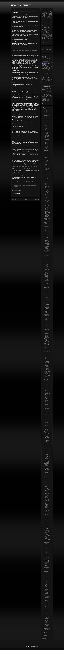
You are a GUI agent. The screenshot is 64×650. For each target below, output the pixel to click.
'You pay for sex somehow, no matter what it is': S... (46, 231)
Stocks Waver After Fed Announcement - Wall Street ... (46, 348)
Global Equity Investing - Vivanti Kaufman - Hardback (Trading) (46, 103)
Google (33, 141)
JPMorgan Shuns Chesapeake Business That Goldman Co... (46, 204)
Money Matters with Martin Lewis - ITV (46, 496)
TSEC (51, 42)
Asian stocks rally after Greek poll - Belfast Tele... (47, 499)
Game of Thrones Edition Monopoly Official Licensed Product (46, 88)
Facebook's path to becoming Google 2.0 (27, 149)
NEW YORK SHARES (21, 5)
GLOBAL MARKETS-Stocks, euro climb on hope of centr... (46, 433)
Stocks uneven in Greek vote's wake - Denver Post (46, 473)
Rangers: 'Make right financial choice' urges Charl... (46, 308)
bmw (47, 10)
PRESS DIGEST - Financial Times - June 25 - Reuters (47, 216)
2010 (44, 638)
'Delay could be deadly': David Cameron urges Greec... (47, 485)
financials (50, 21)
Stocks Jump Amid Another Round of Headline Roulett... (47, 413)
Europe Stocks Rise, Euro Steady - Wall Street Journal (46, 147)
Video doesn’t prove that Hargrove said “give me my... (46, 324)
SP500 (48, 38)
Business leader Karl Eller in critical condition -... (47, 552)
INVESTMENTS (47, 27)
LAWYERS (47, 28)
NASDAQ (47, 32)
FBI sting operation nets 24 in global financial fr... (46, 140)
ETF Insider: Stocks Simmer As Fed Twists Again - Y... (46, 223)
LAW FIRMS (43, 28)
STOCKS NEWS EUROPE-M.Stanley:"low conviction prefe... (46, 465)
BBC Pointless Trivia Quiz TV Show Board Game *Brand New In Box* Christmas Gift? (46, 92)
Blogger (37, 646)
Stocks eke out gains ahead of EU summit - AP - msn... (47, 143)
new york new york (47, 34)
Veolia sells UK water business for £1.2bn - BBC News (46, 132)
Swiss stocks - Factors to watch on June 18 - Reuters (46, 556)
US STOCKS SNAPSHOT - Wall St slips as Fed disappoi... (46, 336)
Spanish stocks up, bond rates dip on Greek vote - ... (46, 493)
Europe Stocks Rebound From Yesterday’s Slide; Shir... (46, 191)
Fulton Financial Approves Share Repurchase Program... (46, 401)
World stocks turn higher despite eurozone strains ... (46, 409)
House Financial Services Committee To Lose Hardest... (46, 361)
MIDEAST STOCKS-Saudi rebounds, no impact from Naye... (47, 597)
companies (44, 15)
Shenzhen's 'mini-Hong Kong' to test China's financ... (46, 128)
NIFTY (47, 35)
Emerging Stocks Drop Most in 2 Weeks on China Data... (46, 284)
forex (43, 22)
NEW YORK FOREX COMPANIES (45, 57)
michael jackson (50, 30)
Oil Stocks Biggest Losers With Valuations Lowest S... (47, 208)
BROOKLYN (46, 11)
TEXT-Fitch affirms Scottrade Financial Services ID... (46, 320)
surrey (43, 42)
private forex (47, 36)
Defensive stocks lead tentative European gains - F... (47, 449)
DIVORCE (50, 16)
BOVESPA (50, 10)
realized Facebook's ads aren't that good (27, 150)
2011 (44, 637)
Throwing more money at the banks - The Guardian (46, 503)
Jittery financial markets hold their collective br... (46, 613)
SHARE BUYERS (49, 37)
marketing (45, 30)
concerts (47, 15)
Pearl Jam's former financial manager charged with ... (47, 328)
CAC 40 (49, 11)
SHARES (44, 38)
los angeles (44, 29)
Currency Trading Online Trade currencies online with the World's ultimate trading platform (47, 50)
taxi (46, 42)
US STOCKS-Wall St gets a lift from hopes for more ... (46, 385)
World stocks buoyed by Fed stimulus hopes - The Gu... (46, 304)
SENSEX (43, 37)
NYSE (51, 35)
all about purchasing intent (33, 163)
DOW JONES (46, 17)
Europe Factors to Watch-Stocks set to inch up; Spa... (47, 477)
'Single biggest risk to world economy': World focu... (46, 421)
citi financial (49, 13)
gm (43, 25)
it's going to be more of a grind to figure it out (31, 154)
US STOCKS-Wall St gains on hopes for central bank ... (46, 397)
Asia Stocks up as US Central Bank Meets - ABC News (46, 365)
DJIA (43, 17)
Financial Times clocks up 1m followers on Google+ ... (46, 481)
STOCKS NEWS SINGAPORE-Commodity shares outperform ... (46, 564)
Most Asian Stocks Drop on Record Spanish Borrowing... (47, 457)
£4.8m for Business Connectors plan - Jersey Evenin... (46, 340)
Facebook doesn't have (27, 168)
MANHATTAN (48, 29)
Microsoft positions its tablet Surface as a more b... (46, 453)
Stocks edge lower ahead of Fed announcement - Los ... (47, 352)
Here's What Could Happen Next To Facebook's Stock (24, 175)
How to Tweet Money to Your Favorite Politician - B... (46, 405)
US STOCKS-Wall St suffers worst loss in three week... (47, 248)
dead (48, 16)
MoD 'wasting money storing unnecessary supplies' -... (46, 136)
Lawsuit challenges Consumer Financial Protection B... (46, 236)
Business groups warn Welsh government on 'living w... (46, 593)
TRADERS (48, 42)
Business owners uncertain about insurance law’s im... (47, 116)
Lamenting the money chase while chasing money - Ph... (46, 617)
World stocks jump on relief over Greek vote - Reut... (47, 548)
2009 (44, 639)
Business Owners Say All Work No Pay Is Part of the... (47, 515)
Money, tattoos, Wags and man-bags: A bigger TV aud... (47, 227)
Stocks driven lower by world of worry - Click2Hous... (46, 272)
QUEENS (51, 36)
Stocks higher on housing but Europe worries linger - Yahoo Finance (22, 90)
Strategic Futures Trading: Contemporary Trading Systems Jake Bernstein (46, 99)
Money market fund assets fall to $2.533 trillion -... (47, 244)
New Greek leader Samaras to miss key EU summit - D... (47, 219)
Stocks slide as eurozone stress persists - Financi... (47, 212)
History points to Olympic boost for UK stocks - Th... (46, 369)
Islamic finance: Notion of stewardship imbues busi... (46, 568)
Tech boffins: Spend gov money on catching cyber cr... (46, 507)
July (45, 112)
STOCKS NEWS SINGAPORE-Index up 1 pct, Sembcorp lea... (47, 151)
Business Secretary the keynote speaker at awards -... (46, 187)
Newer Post (14, 199)
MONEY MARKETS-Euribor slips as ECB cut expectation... (46, 265)
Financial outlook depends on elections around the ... (46, 312)
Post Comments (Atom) (27, 201)
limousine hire (50, 28)
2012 (44, 110)
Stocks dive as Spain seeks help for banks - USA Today (47, 200)
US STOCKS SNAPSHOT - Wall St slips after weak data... (46, 276)
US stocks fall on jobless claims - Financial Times (47, 268)
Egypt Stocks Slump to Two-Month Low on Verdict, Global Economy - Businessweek (24, 50)
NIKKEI (49, 35)
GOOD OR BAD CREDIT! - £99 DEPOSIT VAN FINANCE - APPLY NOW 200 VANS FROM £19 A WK (47, 95)
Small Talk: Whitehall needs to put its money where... (47, 581)
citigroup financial (47, 14)
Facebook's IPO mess (28, 141)
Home (26, 199)
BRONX (43, 11)
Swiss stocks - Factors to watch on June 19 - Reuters (46, 461)
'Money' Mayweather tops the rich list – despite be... (47, 393)
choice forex (48, 12)
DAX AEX (45, 16)
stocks (43, 41)
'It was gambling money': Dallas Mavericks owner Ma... (46, 429)
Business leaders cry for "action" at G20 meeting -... (47, 523)
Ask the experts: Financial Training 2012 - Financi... (46, 260)
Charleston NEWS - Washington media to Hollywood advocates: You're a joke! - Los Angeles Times (47, 76)
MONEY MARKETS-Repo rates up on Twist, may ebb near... (46, 156)
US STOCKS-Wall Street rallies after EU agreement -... (46, 120)
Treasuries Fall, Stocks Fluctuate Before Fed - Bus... (46, 357)
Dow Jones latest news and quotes (47, 17)
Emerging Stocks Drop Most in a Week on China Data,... (46, 280)
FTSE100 (43, 23)
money (47, 31)
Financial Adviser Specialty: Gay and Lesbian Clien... (46, 256)
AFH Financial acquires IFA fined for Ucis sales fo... (46, 160)
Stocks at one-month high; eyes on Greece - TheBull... (47, 601)
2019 (44, 108)
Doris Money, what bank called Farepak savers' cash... (46, 296)
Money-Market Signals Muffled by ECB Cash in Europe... (47, 531)
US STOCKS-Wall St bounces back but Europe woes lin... (46, 170)
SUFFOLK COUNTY (49, 41)
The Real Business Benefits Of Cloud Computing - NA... (46, 164)
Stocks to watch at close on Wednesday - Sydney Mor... (47, 373)
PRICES (43, 36)
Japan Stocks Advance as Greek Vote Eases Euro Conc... (46, 573)
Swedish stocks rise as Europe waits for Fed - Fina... (46, 344)
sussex (45, 42)
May (45, 632)
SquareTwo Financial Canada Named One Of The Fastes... (47, 539)
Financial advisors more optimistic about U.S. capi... (47, 183)
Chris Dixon (14, 163)
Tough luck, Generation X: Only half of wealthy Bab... (46, 527)
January (45, 635)
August (45, 111)
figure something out (17, 172)
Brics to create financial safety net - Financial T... (46, 417)
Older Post (37, 199)
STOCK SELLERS (49, 39)
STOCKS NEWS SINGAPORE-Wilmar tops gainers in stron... (46, 381)
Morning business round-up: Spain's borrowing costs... (46, 252)
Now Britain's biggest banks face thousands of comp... (46, 124)
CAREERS (45, 12)
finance (50, 19)
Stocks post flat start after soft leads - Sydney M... (46, 300)
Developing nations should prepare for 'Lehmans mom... (46, 621)
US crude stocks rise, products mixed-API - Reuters (46, 179)
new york (46, 33)
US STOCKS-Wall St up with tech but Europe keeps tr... (46, 511)
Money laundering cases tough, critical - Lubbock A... (47, 629)
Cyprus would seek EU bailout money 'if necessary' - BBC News (21, 14)
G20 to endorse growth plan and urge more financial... (46, 389)
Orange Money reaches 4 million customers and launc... (46, 544)
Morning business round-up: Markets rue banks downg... (46, 240)
